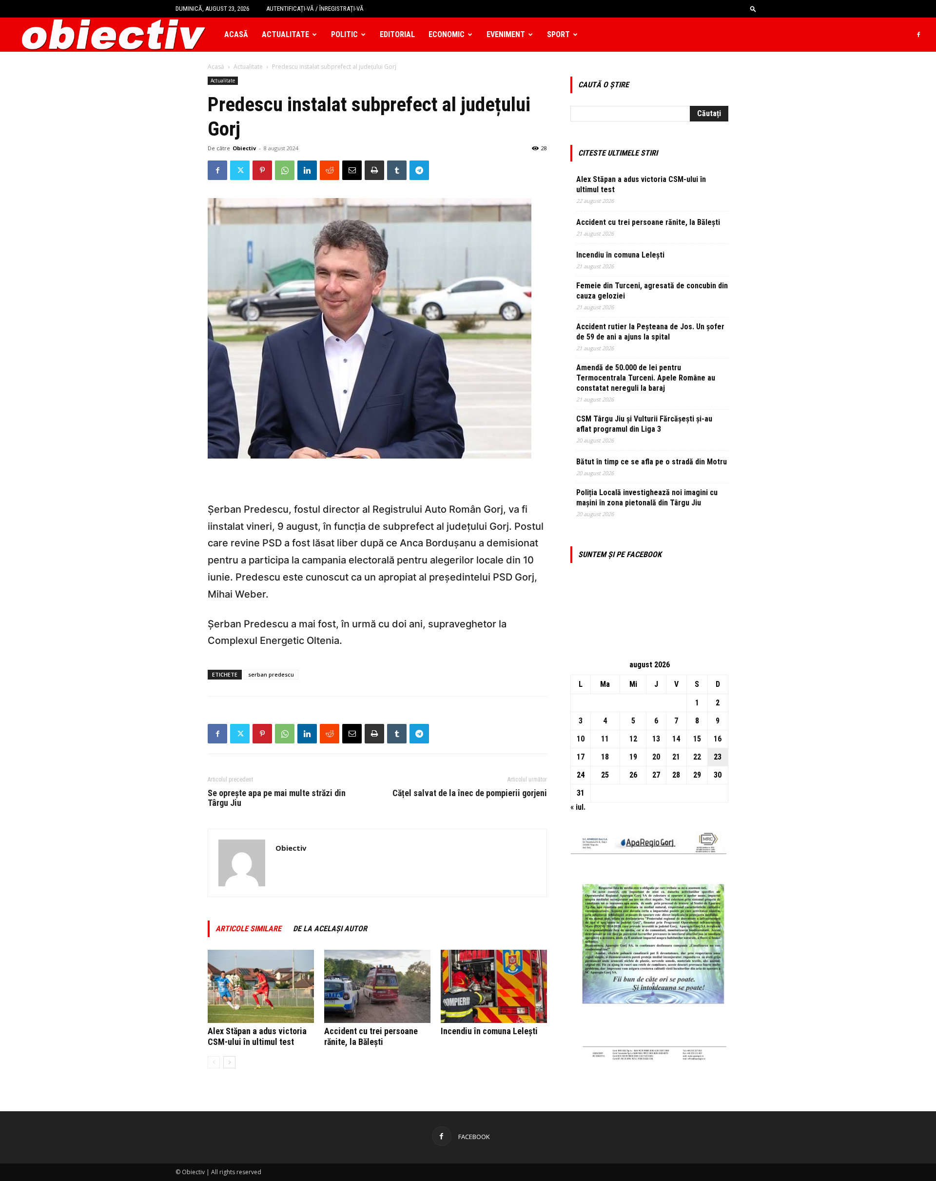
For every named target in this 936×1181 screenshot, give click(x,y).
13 (656, 738)
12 (633, 738)
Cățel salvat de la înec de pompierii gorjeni (469, 793)
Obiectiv (244, 148)
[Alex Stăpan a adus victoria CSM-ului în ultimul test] (261, 986)
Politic (344, 34)
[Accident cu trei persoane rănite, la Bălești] (377, 986)
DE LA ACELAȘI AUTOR (330, 928)
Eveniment (506, 34)
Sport (558, 34)
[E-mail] (352, 170)
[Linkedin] (307, 170)
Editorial (397, 34)
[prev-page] (214, 1062)
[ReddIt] (329, 170)
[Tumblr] (397, 170)
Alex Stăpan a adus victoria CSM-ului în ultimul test (257, 1036)
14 (676, 738)
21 (676, 756)
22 (697, 756)
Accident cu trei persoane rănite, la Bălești (371, 1036)
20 (656, 756)
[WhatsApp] (284, 170)
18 (605, 756)
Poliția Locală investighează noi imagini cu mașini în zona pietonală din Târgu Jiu (647, 497)
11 (605, 738)
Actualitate (285, 34)
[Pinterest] (262, 170)
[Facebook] (918, 35)
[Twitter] (240, 170)
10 (581, 738)
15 (697, 738)
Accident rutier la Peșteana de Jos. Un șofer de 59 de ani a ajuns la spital (650, 331)
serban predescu (271, 674)
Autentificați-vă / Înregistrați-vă (315, 8)
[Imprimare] (374, 170)
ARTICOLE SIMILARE (248, 928)
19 (633, 756)
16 (718, 738)
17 (581, 756)
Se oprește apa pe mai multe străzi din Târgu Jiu (277, 798)
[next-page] (229, 1062)
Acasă (236, 34)
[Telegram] (419, 170)
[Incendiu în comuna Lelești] (494, 986)
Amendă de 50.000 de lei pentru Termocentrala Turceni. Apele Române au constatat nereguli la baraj (645, 378)
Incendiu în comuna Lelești (489, 1031)
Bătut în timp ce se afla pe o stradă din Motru (651, 461)
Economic (447, 34)
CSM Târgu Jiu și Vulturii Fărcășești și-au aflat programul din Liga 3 (644, 424)
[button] (753, 8)
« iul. (577, 807)
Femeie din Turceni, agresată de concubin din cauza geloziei (652, 290)
